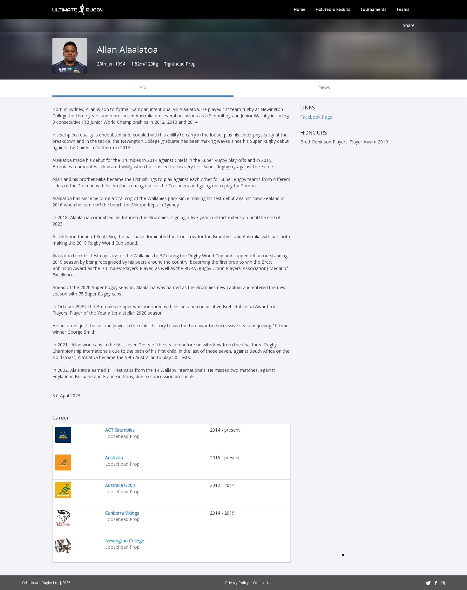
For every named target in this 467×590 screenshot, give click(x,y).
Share (409, 25)
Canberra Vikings (122, 513)
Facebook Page (316, 117)
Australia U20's (120, 485)
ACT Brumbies (120, 430)
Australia (114, 458)
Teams (402, 9)
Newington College (124, 541)
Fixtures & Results (333, 9)
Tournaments (373, 9)
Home (300, 9)
